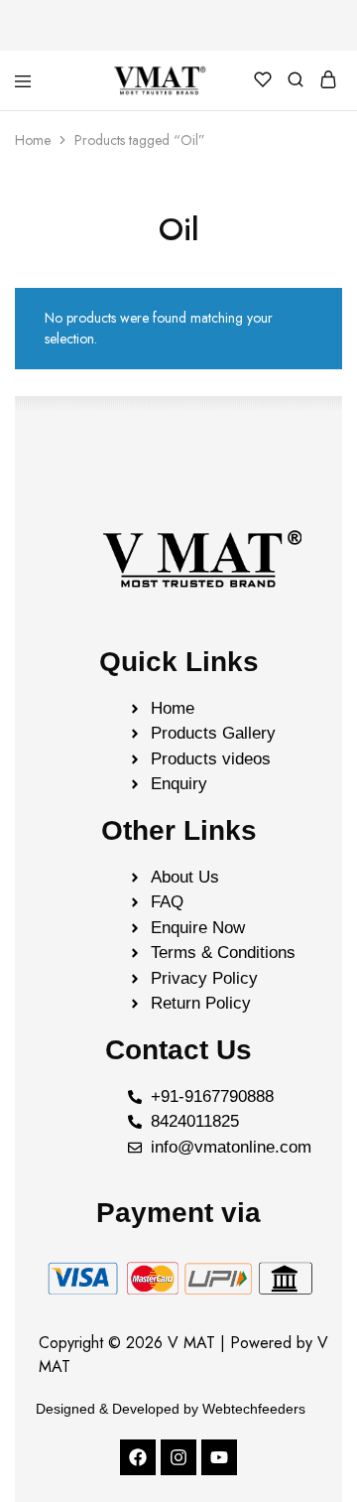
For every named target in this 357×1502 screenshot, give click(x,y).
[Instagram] (178, 1457)
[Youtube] (219, 1457)
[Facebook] (138, 1457)
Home (33, 140)
